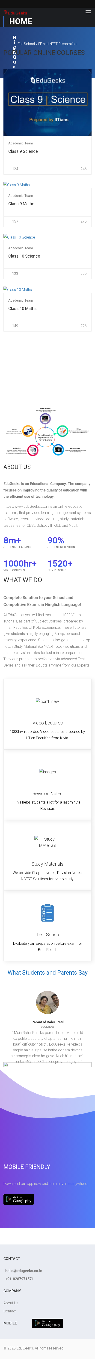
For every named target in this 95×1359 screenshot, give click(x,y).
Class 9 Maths (21, 203)
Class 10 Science (24, 256)
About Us (10, 1303)
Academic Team (20, 143)
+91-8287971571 (19, 1279)
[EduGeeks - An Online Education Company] (15, 12)
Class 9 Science (23, 151)
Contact (9, 1311)
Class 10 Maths (22, 308)
